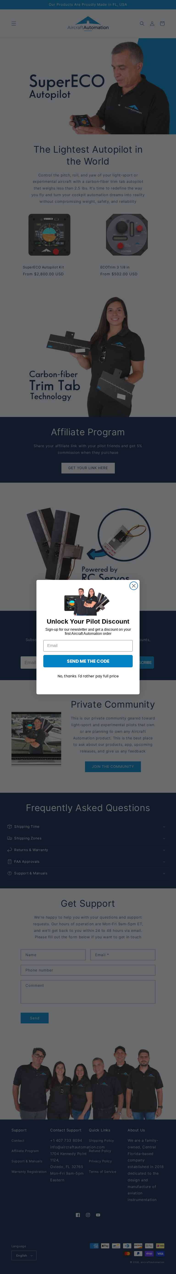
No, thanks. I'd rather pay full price (88, 676)
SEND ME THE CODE (88, 661)
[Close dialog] (134, 586)
